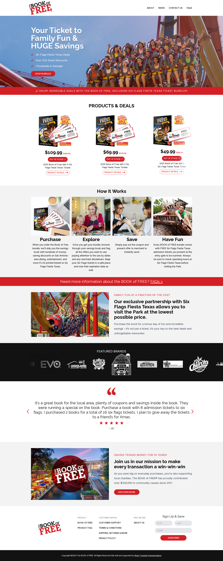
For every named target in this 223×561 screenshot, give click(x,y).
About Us (139, 522)
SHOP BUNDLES (43, 73)
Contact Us (175, 8)
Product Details (55, 172)
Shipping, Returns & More (113, 533)
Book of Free (85, 522)
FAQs (189, 8)
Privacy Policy (107, 538)
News (161, 8)
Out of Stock (59, 160)
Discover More (126, 492)
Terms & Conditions (110, 528)
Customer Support (110, 522)
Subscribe (173, 538)
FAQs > (156, 281)
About (150, 8)
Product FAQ (85, 528)
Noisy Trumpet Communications (148, 555)
